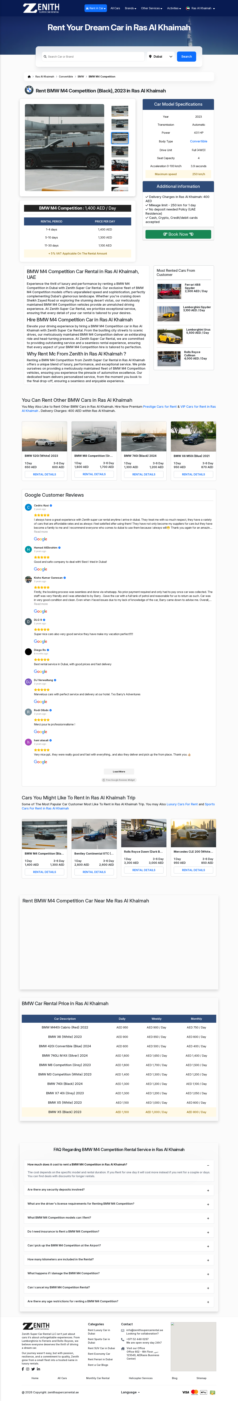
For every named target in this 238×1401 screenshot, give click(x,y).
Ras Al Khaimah (44, 76)
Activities (173, 8)
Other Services (150, 8)
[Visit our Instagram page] (27, 1369)
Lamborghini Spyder (197, 307)
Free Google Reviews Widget (120, 780)
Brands (130, 8)
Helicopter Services (141, 1378)
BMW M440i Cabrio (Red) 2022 (65, 1027)
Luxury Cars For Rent (183, 804)
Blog (174, 1378)
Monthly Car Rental (98, 1378)
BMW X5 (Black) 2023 (64, 1112)
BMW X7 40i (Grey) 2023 (65, 1093)
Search (186, 56)
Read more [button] (41, 531)
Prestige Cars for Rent (160, 406)
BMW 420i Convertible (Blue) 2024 (65, 1046)
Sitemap (201, 1378)
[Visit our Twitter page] (33, 1369)
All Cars (115, 8)
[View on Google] (28, 507)
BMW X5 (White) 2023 (65, 1102)
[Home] (29, 76)
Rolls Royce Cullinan (192, 353)
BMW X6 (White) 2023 (65, 1037)
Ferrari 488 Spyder (193, 286)
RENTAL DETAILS (44, 474)
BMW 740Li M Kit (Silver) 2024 (65, 1055)
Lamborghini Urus (198, 329)
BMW (81, 76)
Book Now (178, 234)
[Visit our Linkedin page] (38, 1369)
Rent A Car (96, 8)
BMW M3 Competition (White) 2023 (64, 1074)
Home (35, 1378)
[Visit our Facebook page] (23, 1369)
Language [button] (129, 1392)
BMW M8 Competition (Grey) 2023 (65, 1065)
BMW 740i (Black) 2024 (65, 1084)
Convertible (66, 76)
